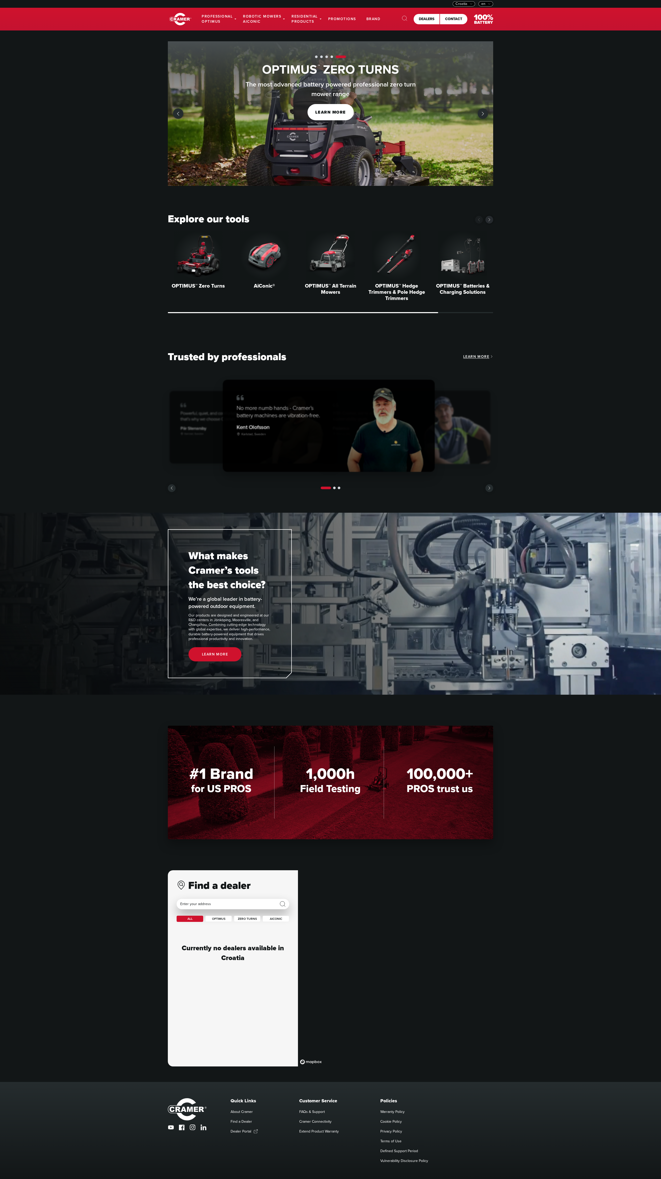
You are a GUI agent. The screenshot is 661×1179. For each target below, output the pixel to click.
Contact (453, 19)
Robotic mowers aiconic (262, 19)
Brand (373, 19)
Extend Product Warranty (319, 1131)
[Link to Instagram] (192, 1127)
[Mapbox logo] (311, 1062)
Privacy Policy (391, 1131)
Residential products (305, 19)
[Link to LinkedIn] (203, 1127)
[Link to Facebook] (182, 1127)
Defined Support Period (399, 1151)
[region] (395, 968)
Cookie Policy (391, 1121)
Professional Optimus (217, 19)
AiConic (276, 918)
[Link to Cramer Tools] (180, 19)
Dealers (426, 19)
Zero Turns (247, 918)
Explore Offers (330, 112)
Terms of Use (391, 1141)
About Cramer (242, 1111)
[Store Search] (283, 904)
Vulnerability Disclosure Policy (404, 1161)
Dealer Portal (241, 1131)
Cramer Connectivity (315, 1121)
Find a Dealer (241, 1121)
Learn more (476, 356)
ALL (190, 918)
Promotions (342, 19)
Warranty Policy (392, 1111)
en (483, 3)
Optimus (218, 918)
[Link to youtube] (171, 1127)
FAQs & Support (312, 1111)
